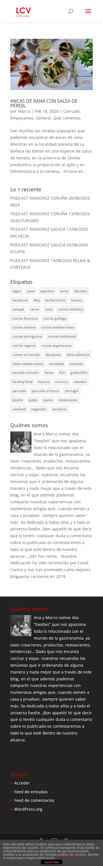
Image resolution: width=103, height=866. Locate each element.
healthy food (22, 381)
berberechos (55, 300)
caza (48, 309)
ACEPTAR (51, 862)
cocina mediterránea (57, 327)
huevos (43, 381)
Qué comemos (67, 118)
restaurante (68, 399)
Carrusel (71, 111)
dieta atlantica (78, 354)
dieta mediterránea (28, 363)
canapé (18, 309)
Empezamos (21, 118)
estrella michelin (26, 372)
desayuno (53, 354)
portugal (71, 390)
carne (34, 309)
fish (62, 372)
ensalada (56, 363)
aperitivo (47, 291)
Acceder (22, 783)
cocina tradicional (62, 336)
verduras (59, 409)
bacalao (80, 291)
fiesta (49, 372)
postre (18, 399)
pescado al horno (45, 390)
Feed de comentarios (34, 800)
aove (31, 291)
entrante (76, 363)
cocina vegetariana (56, 345)
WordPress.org (28, 809)
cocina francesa (25, 318)
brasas (76, 300)
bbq (36, 300)
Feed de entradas (31, 791)
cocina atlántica (70, 309)
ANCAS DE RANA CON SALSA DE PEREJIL (44, 103)
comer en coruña (26, 354)
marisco (61, 381)
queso (48, 399)
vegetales (39, 409)
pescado (19, 390)
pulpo (33, 399)
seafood (19, 409)
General (43, 118)
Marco (24, 111)
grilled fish (79, 372)
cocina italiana (24, 327)
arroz (64, 291)
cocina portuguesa (27, 336)
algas (17, 291)
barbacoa (20, 300)
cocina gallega (54, 318)
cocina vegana (24, 345)
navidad (80, 381)
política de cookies (72, 855)
